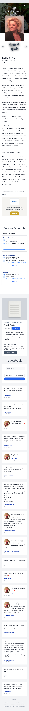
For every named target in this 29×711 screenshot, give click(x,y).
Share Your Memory (10, 352)
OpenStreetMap (16, 706)
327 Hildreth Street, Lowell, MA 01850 (16, 245)
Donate (14, 213)
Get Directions (14, 248)
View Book (7, 328)
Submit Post (14, 379)
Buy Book (16, 328)
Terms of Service (18, 704)
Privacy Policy (10, 704)
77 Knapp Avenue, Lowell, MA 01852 (15, 278)
